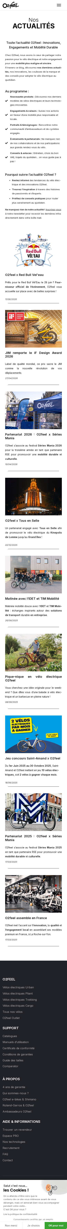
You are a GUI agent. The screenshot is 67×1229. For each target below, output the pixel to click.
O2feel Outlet (11, 1018)
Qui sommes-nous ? (16, 1093)
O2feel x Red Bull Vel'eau (24, 275)
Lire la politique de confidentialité (20, 1214)
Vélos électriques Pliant (18, 993)
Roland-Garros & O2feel (18, 1105)
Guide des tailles (13, 1060)
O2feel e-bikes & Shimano (19, 1099)
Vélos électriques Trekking (20, 999)
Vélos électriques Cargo (18, 1005)
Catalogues (10, 1036)
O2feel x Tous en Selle (22, 520)
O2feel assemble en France (26, 918)
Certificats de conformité (19, 1048)
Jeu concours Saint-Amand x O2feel (32, 758)
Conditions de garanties (18, 1054)
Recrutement (11, 1148)
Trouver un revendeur (17, 1129)
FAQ (5, 1154)
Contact (8, 1160)
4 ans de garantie (14, 1087)
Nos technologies (14, 1141)
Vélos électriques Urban (18, 987)
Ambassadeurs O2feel (17, 1111)
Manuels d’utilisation (16, 1042)
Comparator (10, 1066)
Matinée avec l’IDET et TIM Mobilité (32, 598)
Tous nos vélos (13, 1011)
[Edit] (5, 957)
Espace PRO (11, 1135)
